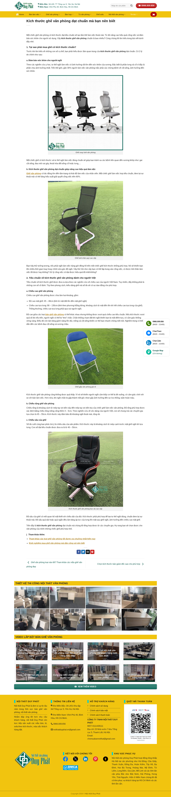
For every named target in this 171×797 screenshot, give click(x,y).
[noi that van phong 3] (139, 598)
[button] (153, 15)
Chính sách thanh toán (100, 715)
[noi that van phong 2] (31, 620)
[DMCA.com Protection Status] (70, 767)
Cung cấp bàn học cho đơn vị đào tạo (31, 676)
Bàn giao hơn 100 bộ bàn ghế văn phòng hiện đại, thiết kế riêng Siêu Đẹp (67, 653)
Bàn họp (68, 14)
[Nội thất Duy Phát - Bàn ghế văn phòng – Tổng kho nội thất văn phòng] (24, 5)
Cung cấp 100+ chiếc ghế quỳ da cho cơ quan (67, 676)
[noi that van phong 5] (67, 598)
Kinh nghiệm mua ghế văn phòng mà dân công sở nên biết (57, 543)
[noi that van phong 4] (103, 598)
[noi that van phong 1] (67, 620)
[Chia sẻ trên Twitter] (83, 552)
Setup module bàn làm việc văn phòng (103, 676)
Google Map (158, 351)
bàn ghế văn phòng (54, 314)
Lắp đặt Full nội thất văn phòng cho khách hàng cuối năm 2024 (103, 653)
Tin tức (133, 14)
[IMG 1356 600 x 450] (103, 620)
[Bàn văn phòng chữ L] (139, 620)
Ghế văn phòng (52, 14)
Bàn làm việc (34, 14)
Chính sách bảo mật (99, 710)
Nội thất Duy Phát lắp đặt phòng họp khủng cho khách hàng (32, 653)
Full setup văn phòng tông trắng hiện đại (139, 676)
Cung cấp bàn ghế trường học (139, 654)
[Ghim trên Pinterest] (92, 552)
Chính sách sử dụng (99, 706)
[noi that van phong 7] (31, 598)
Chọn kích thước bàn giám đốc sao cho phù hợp (119, 564)
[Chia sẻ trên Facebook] (79, 552)
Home (21, 14)
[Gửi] (131, 6)
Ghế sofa (100, 14)
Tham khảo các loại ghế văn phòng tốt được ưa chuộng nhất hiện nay (62, 539)
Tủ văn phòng (84, 14)
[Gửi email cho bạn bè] (88, 552)
